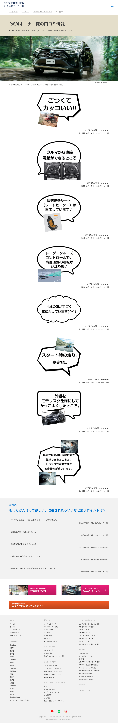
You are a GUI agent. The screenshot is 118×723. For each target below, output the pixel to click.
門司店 (12, 657)
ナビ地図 (47, 698)
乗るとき (13, 627)
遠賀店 (12, 674)
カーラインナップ (50, 624)
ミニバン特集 (48, 630)
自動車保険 (48, 695)
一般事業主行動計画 (85, 673)
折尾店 (12, 662)
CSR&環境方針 (83, 653)
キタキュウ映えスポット (87, 635)
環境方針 (82, 659)
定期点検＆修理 (49, 689)
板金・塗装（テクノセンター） (54, 701)
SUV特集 (47, 633)
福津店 (12, 680)
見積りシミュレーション (52, 656)
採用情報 (82, 684)
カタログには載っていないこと (89, 624)
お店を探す (13, 641)
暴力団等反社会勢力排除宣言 (88, 665)
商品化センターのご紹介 (52, 674)
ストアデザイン (15, 630)
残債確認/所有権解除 (86, 676)
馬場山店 (13, 671)
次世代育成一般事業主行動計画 (89, 671)
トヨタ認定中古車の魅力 (52, 668)
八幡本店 (13, 659)
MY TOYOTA (14, 636)
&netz (12, 620)
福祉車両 (47, 638)
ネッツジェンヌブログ (86, 641)
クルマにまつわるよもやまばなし (90, 644)
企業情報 (82, 649)
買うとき (13, 624)
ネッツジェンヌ (15, 633)
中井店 (12, 651)
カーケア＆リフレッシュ (52, 692)
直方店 (12, 688)
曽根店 (12, 654)
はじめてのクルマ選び (86, 627)
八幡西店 (13, 668)
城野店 (12, 648)
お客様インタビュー (85, 630)
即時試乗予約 (48, 650)
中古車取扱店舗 (15, 697)
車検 (45, 686)
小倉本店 (13, 645)
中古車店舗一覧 (49, 677)
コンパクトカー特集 (51, 627)
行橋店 (12, 683)
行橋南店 (13, 686)
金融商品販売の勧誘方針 (87, 679)
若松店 (12, 665)
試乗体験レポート (85, 633)
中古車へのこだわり (51, 666)
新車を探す (48, 620)
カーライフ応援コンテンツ (88, 620)
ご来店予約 (48, 653)
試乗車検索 (48, 635)
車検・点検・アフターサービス (54, 682)
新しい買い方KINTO (50, 641)
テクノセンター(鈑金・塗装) (19, 700)
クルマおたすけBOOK (86, 638)
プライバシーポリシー (86, 656)
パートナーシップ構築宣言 (88, 668)
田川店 (12, 694)
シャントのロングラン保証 (53, 671)
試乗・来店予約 (49, 646)
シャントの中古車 (50, 662)
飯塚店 (12, 691)
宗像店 (12, 677)
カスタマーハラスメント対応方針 (90, 662)
